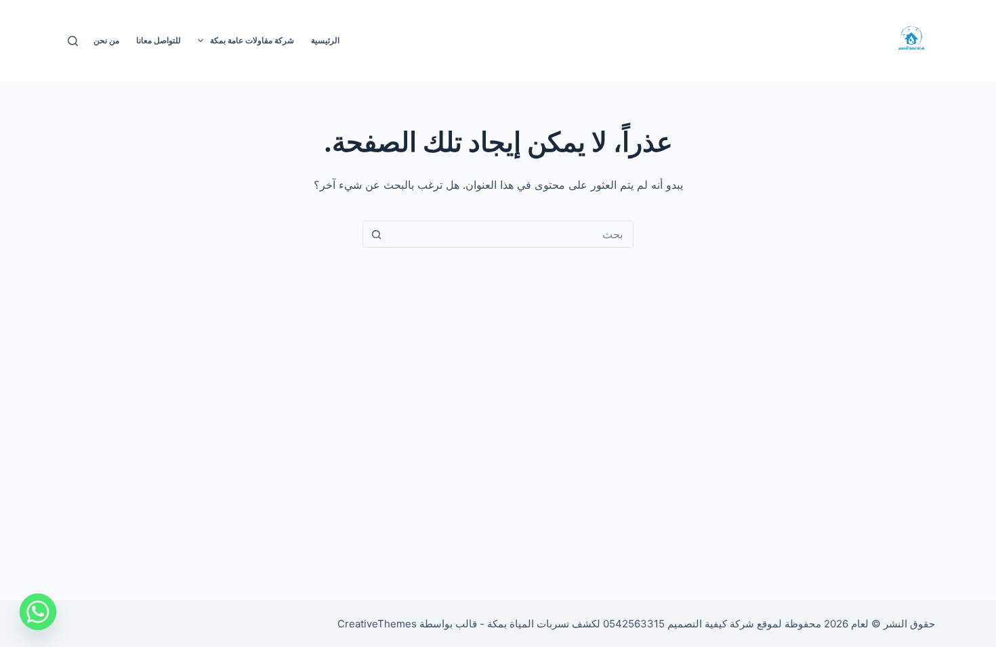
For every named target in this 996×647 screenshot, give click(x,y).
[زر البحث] (376, 234)
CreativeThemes (377, 623)
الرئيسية (325, 40)
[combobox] (511, 234)
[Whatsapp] (38, 612)
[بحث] (73, 41)
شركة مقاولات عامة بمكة (252, 40)
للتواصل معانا (158, 40)
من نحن (106, 40)
